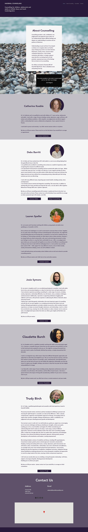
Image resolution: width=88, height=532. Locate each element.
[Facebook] (35, 497)
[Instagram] (42, 497)
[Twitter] (38, 497)
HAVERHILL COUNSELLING (13, 3)
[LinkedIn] (40, 497)
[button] (77, 3)
